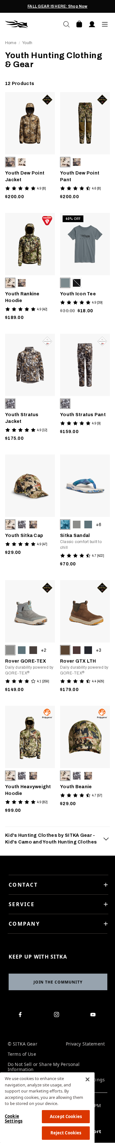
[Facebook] (22, 1015)
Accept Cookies (66, 1116)
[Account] (92, 24)
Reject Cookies (65, 1133)
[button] (10, 162)
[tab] (57, 838)
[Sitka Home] (31, 24)
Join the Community (58, 982)
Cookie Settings (13, 1118)
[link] (30, 147)
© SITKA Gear (22, 1044)
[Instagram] (58, 1015)
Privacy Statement (85, 1044)
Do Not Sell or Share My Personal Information (44, 1067)
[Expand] (106, 839)
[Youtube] (94, 1015)
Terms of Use (22, 1054)
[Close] (87, 1079)
